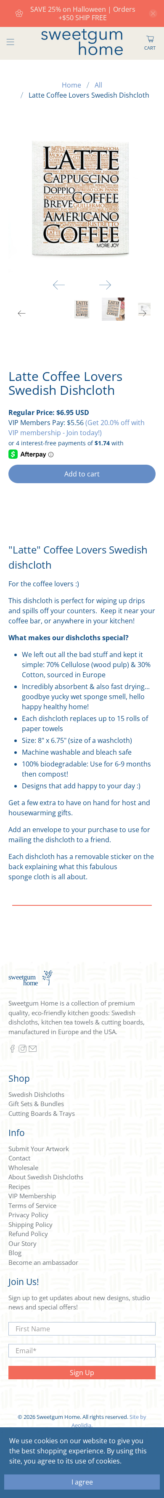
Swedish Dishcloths (36, 1094)
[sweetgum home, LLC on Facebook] (12, 1050)
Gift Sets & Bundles (36, 1103)
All (98, 85)
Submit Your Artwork (38, 1148)
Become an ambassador (43, 1262)
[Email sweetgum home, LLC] (33, 1050)
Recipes (19, 1186)
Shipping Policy (30, 1224)
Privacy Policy (28, 1215)
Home (71, 85)
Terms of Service (32, 1205)
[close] (153, 13)
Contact (19, 1158)
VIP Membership (32, 1196)
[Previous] (59, 285)
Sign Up (82, 1372)
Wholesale (23, 1167)
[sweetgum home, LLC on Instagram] (22, 1050)
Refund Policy (28, 1233)
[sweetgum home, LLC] (82, 43)
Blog (14, 1252)
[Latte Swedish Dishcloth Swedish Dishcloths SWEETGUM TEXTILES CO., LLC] (82, 199)
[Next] (105, 285)
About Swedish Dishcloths (45, 1177)
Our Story (22, 1243)
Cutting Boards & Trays (41, 1113)
